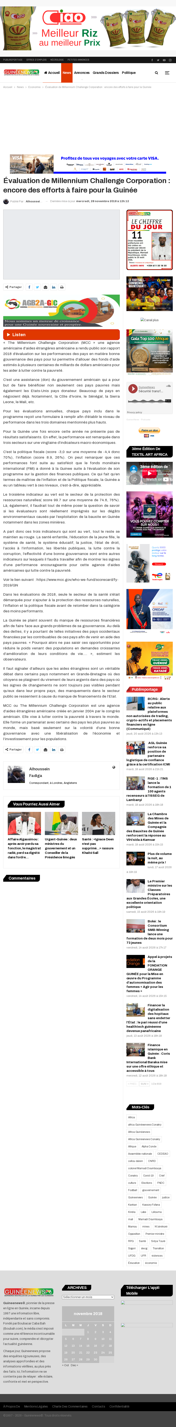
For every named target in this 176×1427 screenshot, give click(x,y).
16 (95, 1345)
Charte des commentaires (70, 1406)
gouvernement (150, 1190)
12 (65, 1345)
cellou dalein (135, 1161)
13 (73, 1345)
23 (95, 1352)
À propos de (11, 1406)
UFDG (131, 1255)
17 (103, 1345)
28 (80, 1359)
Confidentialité (119, 1406)
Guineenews (135, 1197)
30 (95, 1359)
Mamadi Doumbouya (150, 1219)
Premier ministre (155, 1233)
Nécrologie (57, 59)
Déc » (74, 1365)
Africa (131, 1117)
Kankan (132, 1204)
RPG (131, 1241)
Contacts (98, 1406)
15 (88, 1345)
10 (103, 1339)
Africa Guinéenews (139, 1131)
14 (80, 1345)
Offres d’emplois (36, 59)
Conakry (133, 1175)
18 (110, 1345)
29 (88, 1359)
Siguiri (132, 1248)
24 (103, 1352)
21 (80, 1352)
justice (166, 1197)
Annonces (82, 73)
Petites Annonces (78, 59)
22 (88, 1352)
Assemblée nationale (140, 1153)
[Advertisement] (88, 122)
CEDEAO (162, 1153)
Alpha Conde (149, 1146)
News (67, 73)
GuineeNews (132, 419)
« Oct (65, 1365)
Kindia (131, 1212)
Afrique (132, 1146)
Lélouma (157, 1212)
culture (132, 1182)
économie (151, 1262)
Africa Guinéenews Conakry (144, 1139)
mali (130, 1219)
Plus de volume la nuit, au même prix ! (160, 858)
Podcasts (145, 419)
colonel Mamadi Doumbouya (144, 1168)
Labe (143, 1212)
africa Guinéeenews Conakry (144, 1124)
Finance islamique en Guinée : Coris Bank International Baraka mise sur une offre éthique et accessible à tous (148, 1057)
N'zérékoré (161, 1226)
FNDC (160, 1182)
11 (110, 1339)
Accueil (53, 73)
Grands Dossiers (106, 73)
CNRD (152, 1161)
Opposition (134, 1233)
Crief (161, 1175)
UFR (143, 1255)
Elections (146, 1182)
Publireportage (13, 59)
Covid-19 (148, 1175)
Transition (158, 1248)
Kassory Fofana (151, 1204)
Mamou (132, 1226)
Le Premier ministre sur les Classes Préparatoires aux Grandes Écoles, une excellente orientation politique (149, 894)
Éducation (134, 1262)
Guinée (152, 1197)
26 (66, 1359)
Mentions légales (36, 1406)
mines (145, 1226)
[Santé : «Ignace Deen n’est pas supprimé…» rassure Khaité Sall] (98, 823)
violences (157, 1255)
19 (65, 1352)
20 (73, 1352)
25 (110, 1352)
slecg (144, 1248)
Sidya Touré (158, 1241)
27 (73, 1359)
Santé (142, 1241)
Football (132, 1190)
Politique (128, 73)
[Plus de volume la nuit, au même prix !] (135, 858)
